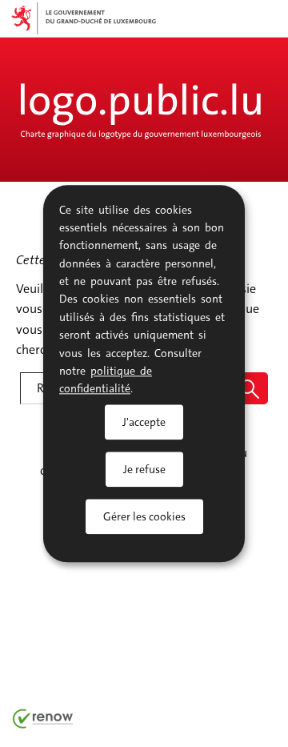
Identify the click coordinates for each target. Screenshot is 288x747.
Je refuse (144, 469)
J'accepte (144, 422)
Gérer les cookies (144, 516)
